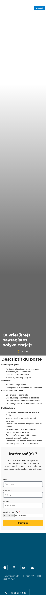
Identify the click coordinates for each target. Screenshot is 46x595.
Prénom (7, 490)
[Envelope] (32, 567)
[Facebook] (5, 567)
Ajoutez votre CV (11, 512)
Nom (5, 480)
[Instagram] (14, 567)
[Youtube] (23, 567)
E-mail (6, 501)
